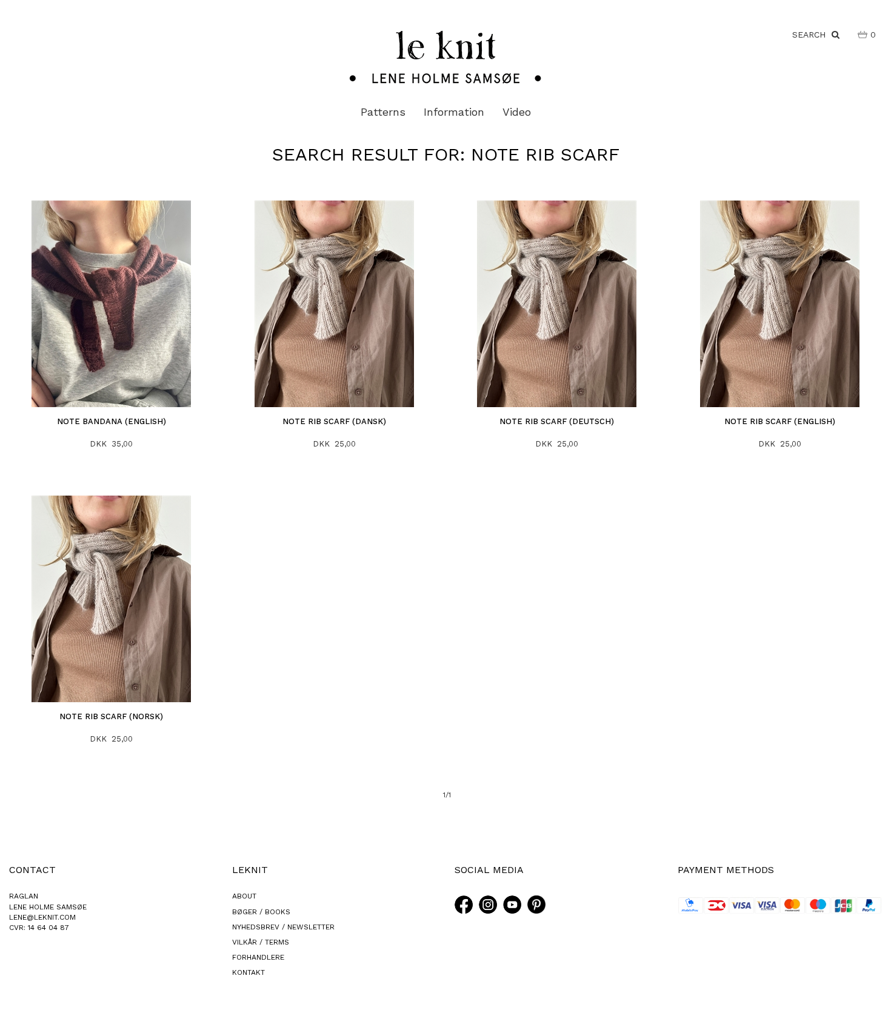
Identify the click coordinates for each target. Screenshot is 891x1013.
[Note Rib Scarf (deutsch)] (557, 304)
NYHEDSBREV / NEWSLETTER (283, 927)
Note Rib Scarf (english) (779, 421)
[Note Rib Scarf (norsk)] (111, 599)
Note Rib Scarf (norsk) (111, 716)
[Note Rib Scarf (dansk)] (334, 304)
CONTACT (32, 869)
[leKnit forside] (445, 56)
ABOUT (244, 896)
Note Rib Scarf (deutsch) (556, 421)
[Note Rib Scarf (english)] (779, 304)
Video (516, 111)
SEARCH (812, 34)
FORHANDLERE (258, 957)
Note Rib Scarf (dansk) (334, 421)
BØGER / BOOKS (261, 912)
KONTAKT (248, 972)
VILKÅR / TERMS (260, 942)
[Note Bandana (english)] (111, 304)
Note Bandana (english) (111, 421)
